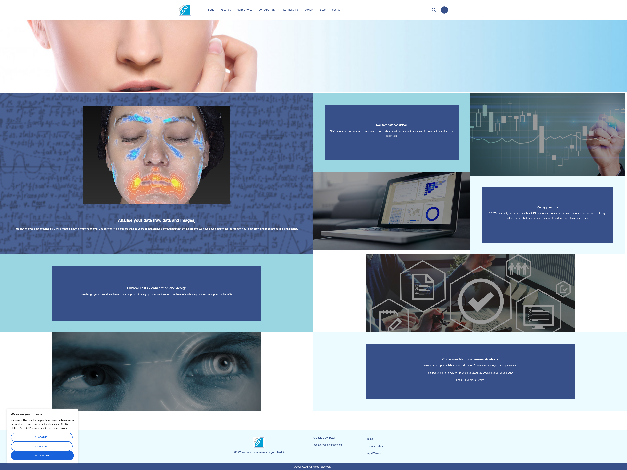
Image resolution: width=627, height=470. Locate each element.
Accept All (42, 455)
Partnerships (290, 10)
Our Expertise (267, 10)
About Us (226, 10)
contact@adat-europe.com (328, 444)
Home (211, 10)
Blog (323, 10)
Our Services (244, 10)
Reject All (42, 446)
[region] (42, 436)
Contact (337, 10)
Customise (42, 437)
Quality (309, 10)
